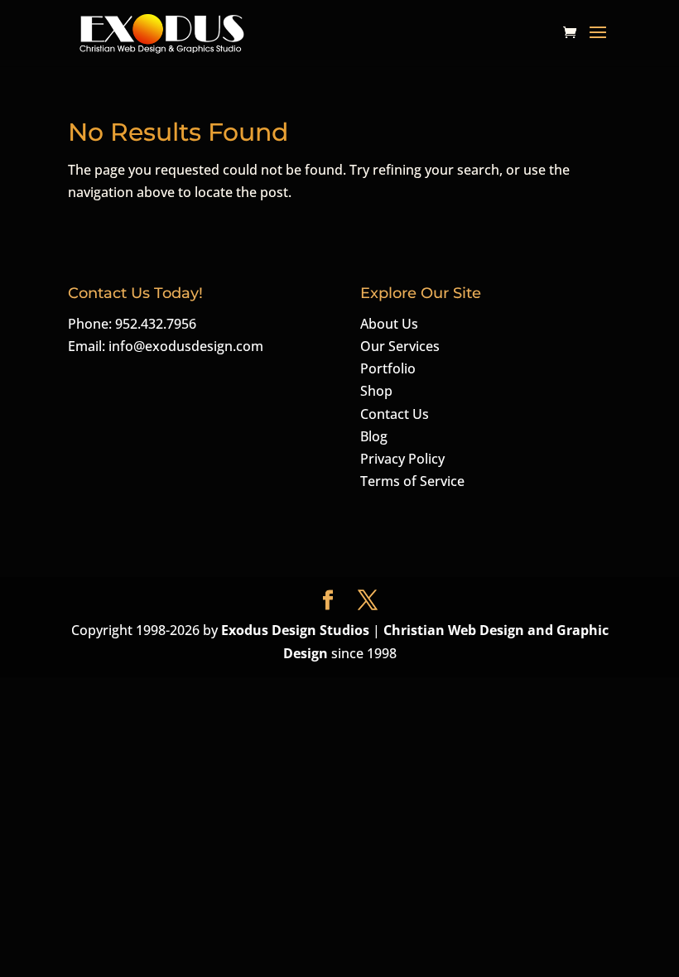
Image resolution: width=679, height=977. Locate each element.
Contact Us (394, 414)
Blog (374, 436)
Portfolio (388, 368)
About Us (389, 324)
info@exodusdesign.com (185, 346)
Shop (376, 391)
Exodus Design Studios (295, 630)
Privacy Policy (402, 459)
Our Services (400, 346)
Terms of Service (412, 481)
